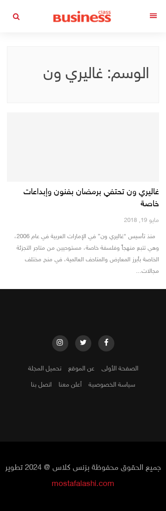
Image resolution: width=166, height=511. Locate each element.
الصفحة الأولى (119, 369)
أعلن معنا (70, 385)
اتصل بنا (41, 385)
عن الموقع (81, 369)
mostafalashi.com (83, 484)
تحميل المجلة (44, 369)
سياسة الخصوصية (112, 385)
